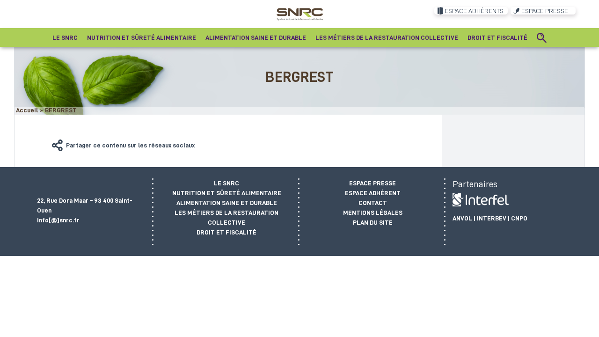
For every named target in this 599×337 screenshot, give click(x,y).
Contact (372, 202)
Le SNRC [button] (65, 37)
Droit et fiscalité (226, 232)
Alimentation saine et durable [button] (255, 37)
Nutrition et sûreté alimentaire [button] (141, 37)
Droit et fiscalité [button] (497, 37)
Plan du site (373, 222)
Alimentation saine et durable (226, 202)
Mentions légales (372, 212)
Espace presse (372, 183)
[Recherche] (542, 37)
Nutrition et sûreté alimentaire (226, 193)
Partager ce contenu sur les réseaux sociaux (130, 145)
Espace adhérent (373, 193)
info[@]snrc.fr (58, 220)
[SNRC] (300, 13)
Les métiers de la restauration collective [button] (386, 37)
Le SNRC (226, 183)
